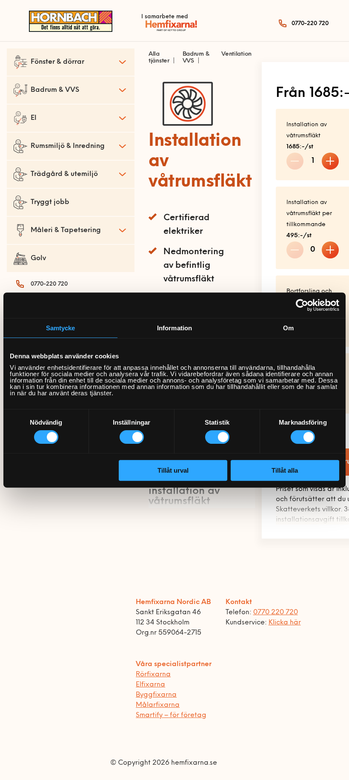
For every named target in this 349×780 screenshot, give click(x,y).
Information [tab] (174, 328)
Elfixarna (150, 684)
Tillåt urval (173, 470)
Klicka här (285, 622)
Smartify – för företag (171, 715)
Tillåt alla (285, 470)
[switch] (132, 437)
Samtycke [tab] (60, 328)
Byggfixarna (156, 695)
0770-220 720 (310, 23)
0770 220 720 (275, 612)
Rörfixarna (153, 674)
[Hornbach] (70, 30)
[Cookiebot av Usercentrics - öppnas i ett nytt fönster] (302, 305)
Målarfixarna (158, 705)
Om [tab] (288, 328)
